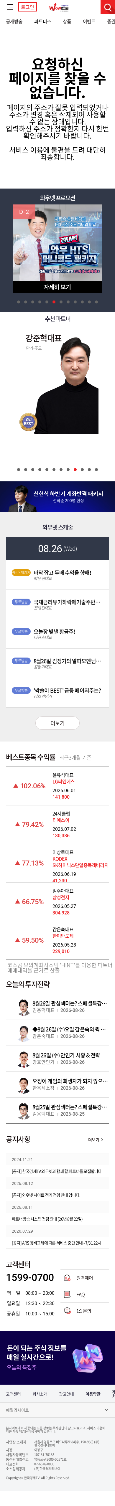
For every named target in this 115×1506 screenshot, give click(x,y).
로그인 (27, 6)
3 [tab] (32, 301)
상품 (67, 21)
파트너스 (42, 21)
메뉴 (10, 7)
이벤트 (89, 21)
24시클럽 (61, 813)
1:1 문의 (83, 1310)
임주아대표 (62, 890)
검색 (107, 7)
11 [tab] (89, 301)
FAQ (80, 1294)
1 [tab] (18, 301)
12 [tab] (96, 301)
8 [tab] (68, 301)
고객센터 (13, 1394)
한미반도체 (62, 935)
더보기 (57, 723)
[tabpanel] (57, 248)
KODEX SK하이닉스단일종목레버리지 (80, 861)
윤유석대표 (62, 775)
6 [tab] (53, 301)
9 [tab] (75, 301)
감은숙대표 (62, 929)
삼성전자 (60, 897)
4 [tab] (39, 301)
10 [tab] (82, 301)
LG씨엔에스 (63, 781)
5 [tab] (46, 301)
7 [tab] (61, 301)
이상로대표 (62, 852)
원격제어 (84, 1277)
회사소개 (39, 1394)
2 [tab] (25, 301)
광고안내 (66, 1394)
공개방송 (14, 21)
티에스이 (60, 820)
